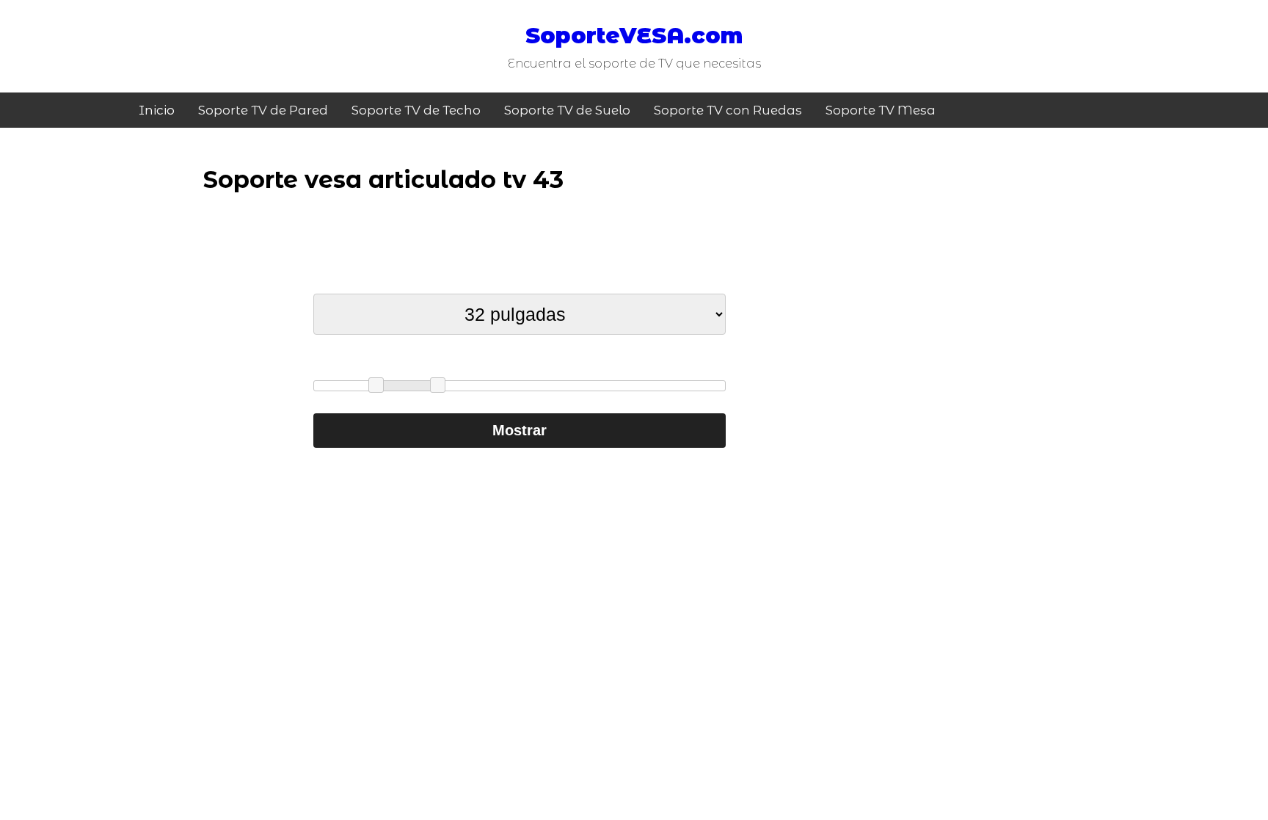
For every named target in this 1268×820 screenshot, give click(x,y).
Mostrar (519, 430)
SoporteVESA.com (634, 35)
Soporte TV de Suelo (567, 110)
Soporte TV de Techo (416, 110)
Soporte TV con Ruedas (728, 110)
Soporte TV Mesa (881, 110)
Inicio (157, 110)
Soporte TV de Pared (263, 110)
